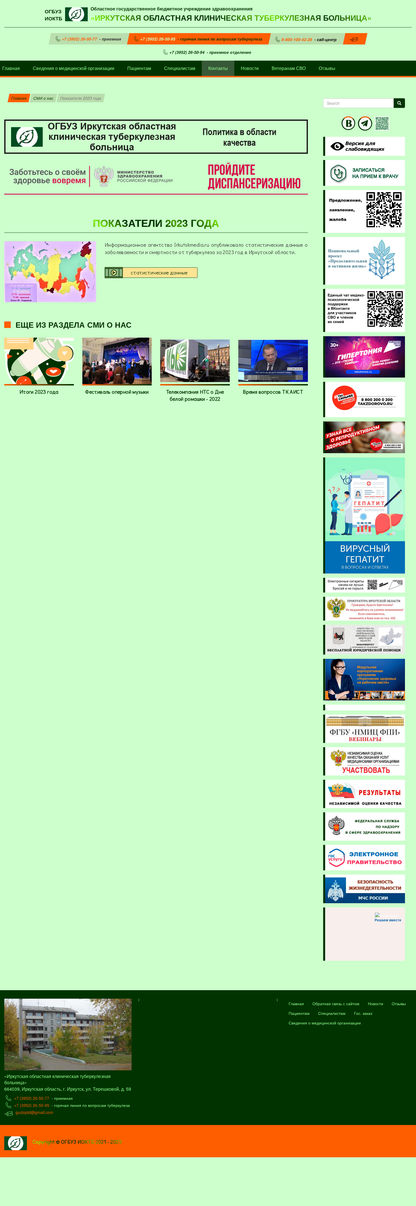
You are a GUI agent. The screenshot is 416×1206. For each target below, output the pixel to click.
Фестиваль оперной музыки (117, 391)
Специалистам (179, 68)
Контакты (218, 68)
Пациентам (139, 68)
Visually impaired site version (356, 146)
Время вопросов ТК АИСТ (273, 391)
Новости (250, 68)
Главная (19, 98)
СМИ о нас (43, 98)
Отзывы (327, 68)
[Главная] (78, 13)
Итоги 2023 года (39, 391)
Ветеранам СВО (289, 68)
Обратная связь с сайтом (335, 1003)
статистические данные (159, 272)
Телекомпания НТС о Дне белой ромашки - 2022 (195, 395)
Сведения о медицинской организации (73, 68)
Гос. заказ (363, 1013)
